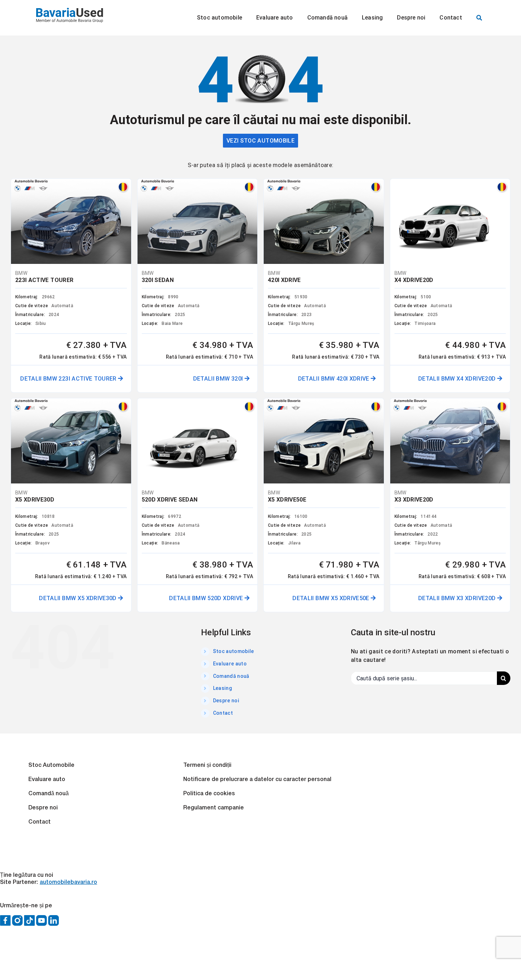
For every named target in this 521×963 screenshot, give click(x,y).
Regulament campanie (213, 808)
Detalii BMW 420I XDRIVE (334, 378)
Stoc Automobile (51, 765)
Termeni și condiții (207, 765)
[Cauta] (479, 17)
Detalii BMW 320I (219, 378)
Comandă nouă (231, 676)
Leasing (222, 688)
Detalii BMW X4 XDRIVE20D (457, 378)
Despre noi (226, 700)
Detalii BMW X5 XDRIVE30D (78, 598)
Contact (223, 713)
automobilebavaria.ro (68, 882)
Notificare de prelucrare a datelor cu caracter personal (257, 779)
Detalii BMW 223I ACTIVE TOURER (69, 378)
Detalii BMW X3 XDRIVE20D (457, 598)
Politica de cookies (209, 793)
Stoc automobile (233, 651)
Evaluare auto (230, 663)
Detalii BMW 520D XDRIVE (206, 598)
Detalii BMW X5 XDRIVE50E (331, 598)
